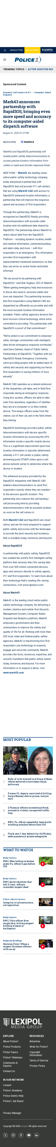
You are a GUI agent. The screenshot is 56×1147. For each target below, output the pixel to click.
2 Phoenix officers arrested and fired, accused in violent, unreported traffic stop (28, 810)
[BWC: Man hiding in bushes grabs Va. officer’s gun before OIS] (46, 861)
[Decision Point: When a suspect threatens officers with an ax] (46, 943)
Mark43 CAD (25, 190)
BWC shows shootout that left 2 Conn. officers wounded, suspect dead (17, 884)
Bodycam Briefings (12, 940)
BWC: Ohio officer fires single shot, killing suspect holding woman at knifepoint (18, 924)
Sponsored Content (14, 84)
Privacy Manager (12, 1113)
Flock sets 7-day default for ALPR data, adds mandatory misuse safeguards (29, 835)
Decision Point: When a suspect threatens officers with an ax (17, 946)
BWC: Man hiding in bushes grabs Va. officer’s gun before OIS (19, 864)
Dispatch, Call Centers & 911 (17, 92)
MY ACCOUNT (32, 50)
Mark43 (22, 172)
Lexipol (24, 1126)
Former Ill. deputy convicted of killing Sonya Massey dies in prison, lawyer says (29, 796)
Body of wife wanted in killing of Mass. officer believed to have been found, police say (30, 782)
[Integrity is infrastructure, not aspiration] (46, 902)
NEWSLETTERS (16, 50)
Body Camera (9, 858)
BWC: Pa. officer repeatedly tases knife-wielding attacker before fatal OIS (30, 823)
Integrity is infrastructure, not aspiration (18, 904)
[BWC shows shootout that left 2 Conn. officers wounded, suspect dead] (46, 881)
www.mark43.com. (13, 672)
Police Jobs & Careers (14, 899)
